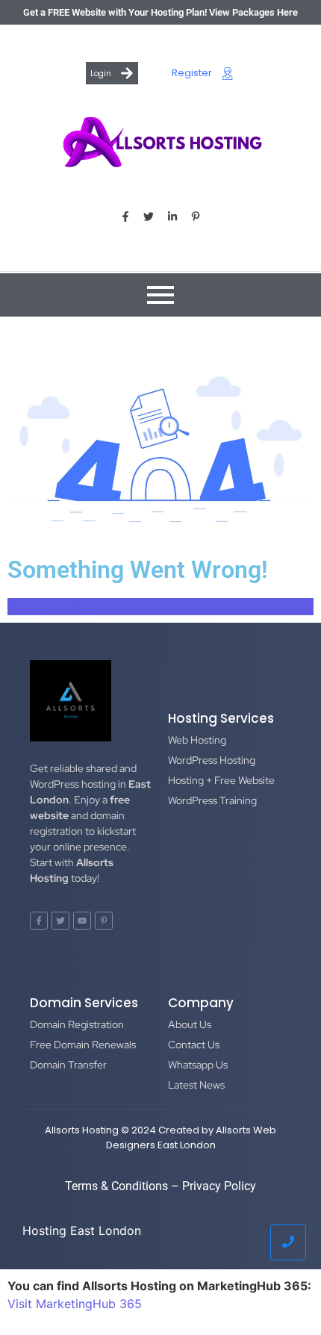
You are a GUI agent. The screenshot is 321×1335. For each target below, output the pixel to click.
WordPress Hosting (211, 760)
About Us (189, 1024)
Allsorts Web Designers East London (191, 1137)
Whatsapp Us (198, 1064)
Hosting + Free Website (221, 780)
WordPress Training (212, 800)
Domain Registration (77, 1024)
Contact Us (193, 1044)
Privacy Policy (219, 1186)
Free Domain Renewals (83, 1044)
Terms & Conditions (116, 1186)
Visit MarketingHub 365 (74, 1303)
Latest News (196, 1085)
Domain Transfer (68, 1064)
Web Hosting (197, 740)
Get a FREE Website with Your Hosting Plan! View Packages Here (160, 12)
